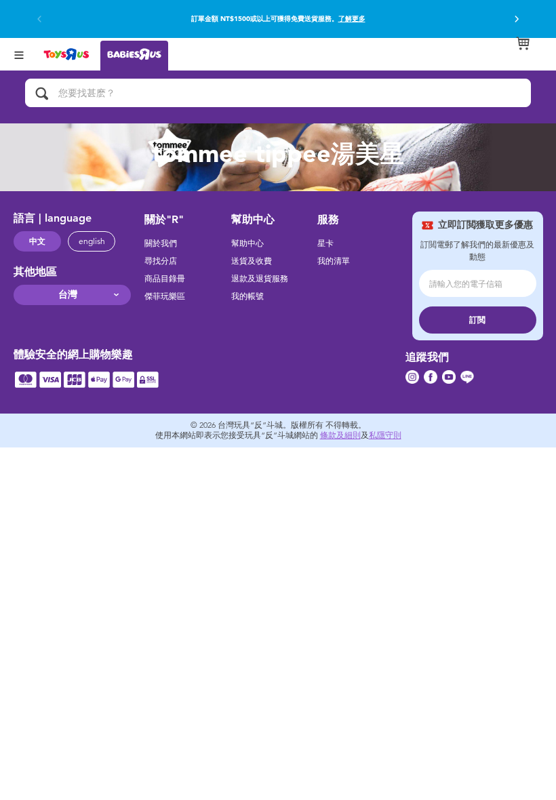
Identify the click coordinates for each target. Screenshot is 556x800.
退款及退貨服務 (259, 278)
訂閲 (477, 320)
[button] (516, 19)
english (92, 241)
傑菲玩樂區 (164, 296)
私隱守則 (385, 435)
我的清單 (333, 261)
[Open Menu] (19, 53)
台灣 (67, 294)
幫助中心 (247, 243)
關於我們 (160, 243)
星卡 (325, 243)
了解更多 (351, 19)
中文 (37, 241)
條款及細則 (340, 435)
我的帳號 (247, 296)
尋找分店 (160, 261)
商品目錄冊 (164, 278)
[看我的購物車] (523, 43)
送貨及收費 (251, 261)
